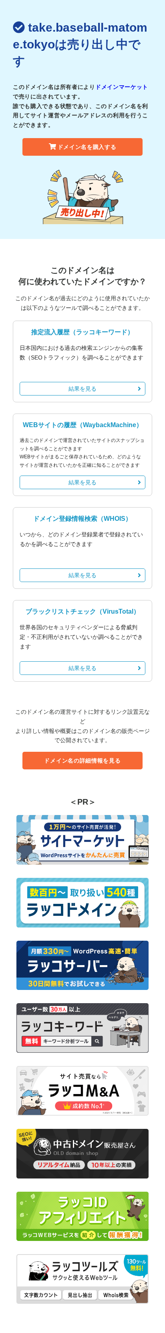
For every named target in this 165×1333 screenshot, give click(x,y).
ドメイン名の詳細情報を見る (82, 760)
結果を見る (82, 388)
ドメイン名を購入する (87, 147)
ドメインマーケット (121, 87)
